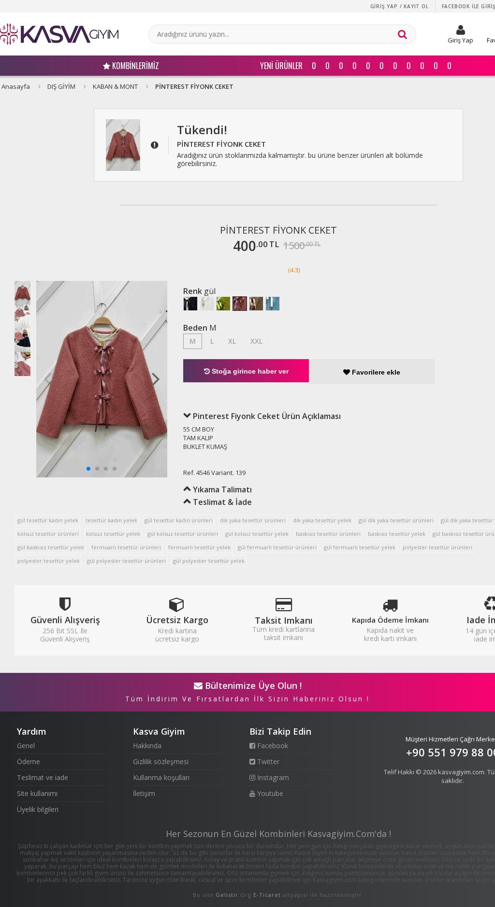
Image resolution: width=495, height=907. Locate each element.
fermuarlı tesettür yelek (199, 547)
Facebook (271, 745)
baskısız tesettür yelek (396, 533)
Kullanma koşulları (161, 777)
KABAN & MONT (115, 86)
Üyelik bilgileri (37, 809)
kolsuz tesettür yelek (113, 533)
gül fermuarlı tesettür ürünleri (277, 547)
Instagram (272, 777)
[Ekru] (207, 303)
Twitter (267, 761)
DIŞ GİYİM (61, 86)
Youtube (269, 793)
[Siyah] (190, 303)
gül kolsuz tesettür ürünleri (182, 533)
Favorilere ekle (375, 372)
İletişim (144, 793)
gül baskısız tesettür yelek (50, 547)
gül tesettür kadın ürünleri (179, 520)
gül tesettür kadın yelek (47, 520)
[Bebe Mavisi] (272, 303)
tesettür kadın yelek (111, 520)
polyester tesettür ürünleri (437, 547)
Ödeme (28, 761)
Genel (26, 745)
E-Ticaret (267, 894)
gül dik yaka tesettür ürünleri (396, 520)
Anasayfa (15, 86)
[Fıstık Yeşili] (223, 303)
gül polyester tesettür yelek (209, 560)
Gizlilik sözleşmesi (161, 761)
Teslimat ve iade (42, 777)
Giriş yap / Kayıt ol (399, 6)
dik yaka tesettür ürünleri (253, 520)
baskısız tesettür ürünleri (328, 533)
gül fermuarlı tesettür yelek (359, 547)
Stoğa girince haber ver (249, 371)
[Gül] (240, 303)
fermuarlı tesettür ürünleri (126, 547)
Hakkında (147, 745)
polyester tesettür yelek (48, 560)
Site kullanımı (37, 793)
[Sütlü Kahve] (256, 303)
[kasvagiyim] (59, 34)
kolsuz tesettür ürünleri (48, 533)
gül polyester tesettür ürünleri (126, 560)
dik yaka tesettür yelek (322, 520)
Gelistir (227, 894)
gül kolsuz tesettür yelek (257, 533)
